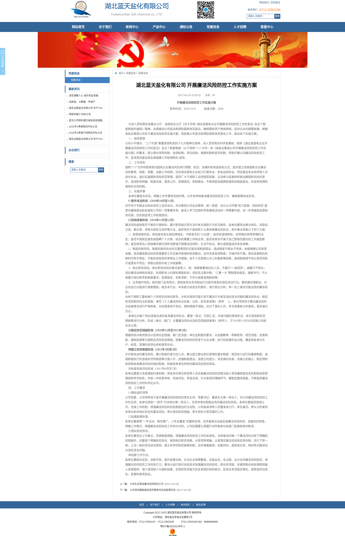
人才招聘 (240, 27)
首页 (121, 73)
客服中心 (267, 27)
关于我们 (105, 27)
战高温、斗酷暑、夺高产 (82, 101)
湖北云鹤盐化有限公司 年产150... (86, 108)
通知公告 (186, 27)
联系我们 (185, 504)
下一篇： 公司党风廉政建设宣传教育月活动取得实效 (147, 490)
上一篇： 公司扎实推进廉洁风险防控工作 (142, 484)
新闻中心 (132, 27)
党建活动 (75, 80)
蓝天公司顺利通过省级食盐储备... (86, 120)
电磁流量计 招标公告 (80, 114)
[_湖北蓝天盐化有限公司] (139, 19)
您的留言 (275, 2)
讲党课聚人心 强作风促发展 (83, 95)
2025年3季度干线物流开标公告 (85, 132)
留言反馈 (201, 504)
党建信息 (213, 27)
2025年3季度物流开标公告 (83, 126)
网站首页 (264, 2)
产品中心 (159, 27)
